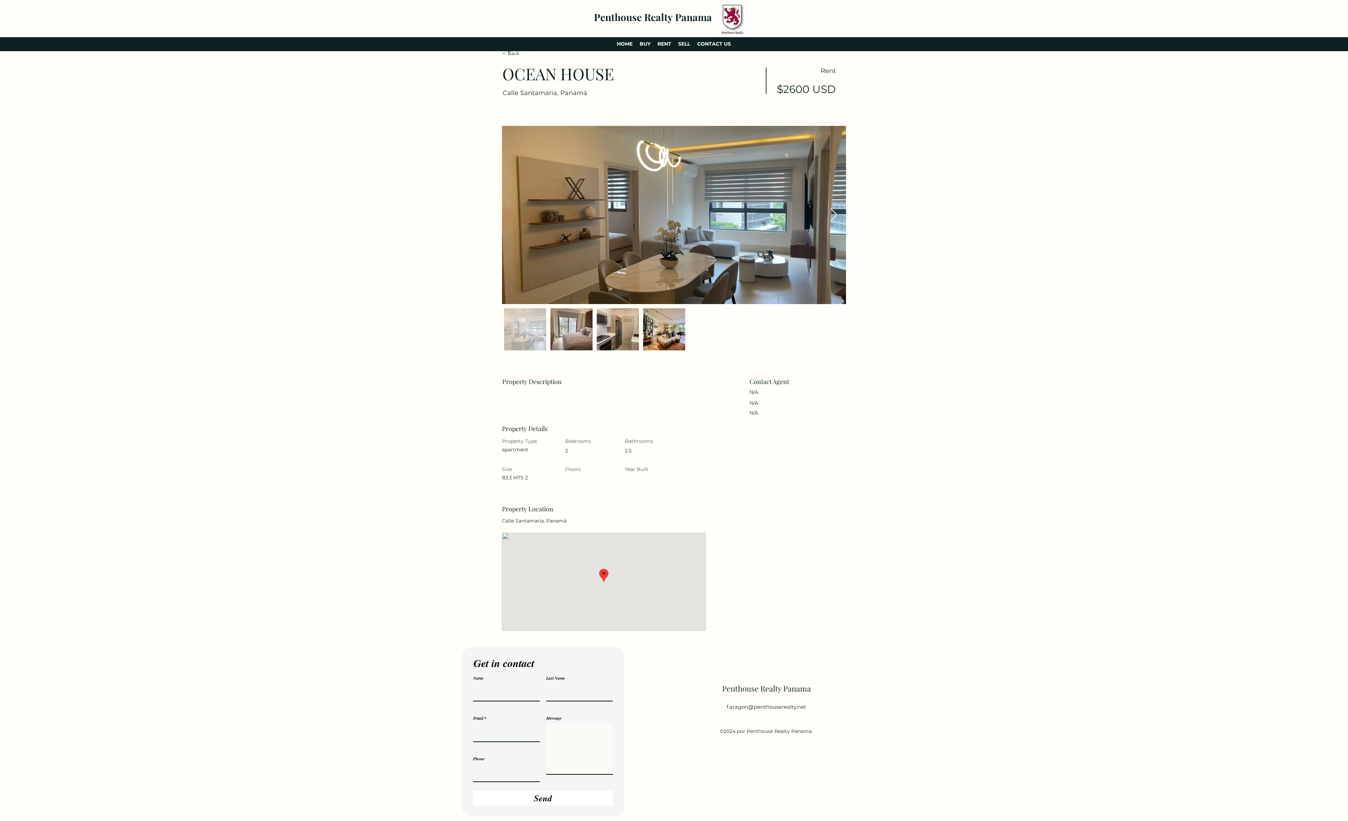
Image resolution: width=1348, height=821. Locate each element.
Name (478, 678)
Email (478, 718)
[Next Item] (834, 215)
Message (553, 718)
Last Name (555, 678)
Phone (478, 759)
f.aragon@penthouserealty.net (766, 707)
